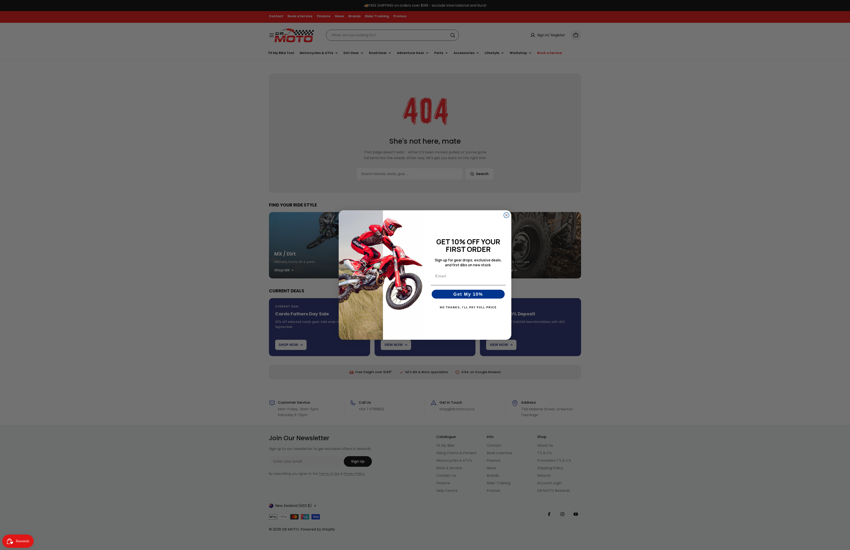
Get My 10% (468, 294)
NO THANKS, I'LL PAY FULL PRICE (468, 307)
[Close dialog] (506, 215)
